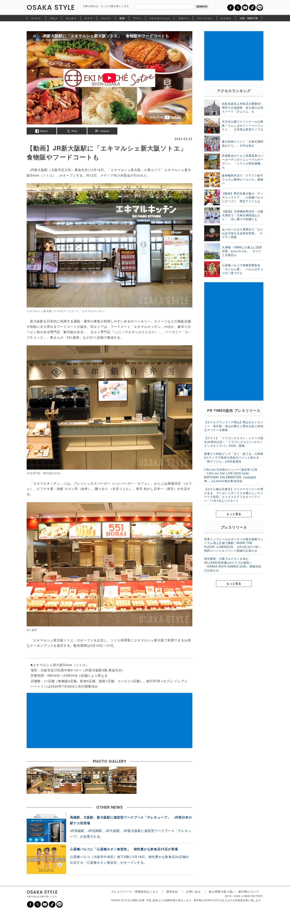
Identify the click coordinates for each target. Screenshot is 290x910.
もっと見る (233, 514)
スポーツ (183, 18)
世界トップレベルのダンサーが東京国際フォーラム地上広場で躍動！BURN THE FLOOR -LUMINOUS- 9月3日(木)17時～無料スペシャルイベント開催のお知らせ (233, 545)
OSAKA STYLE (51, 7)
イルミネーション (159, 18)
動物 (122, 18)
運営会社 (172, 891)
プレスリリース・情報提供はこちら (134, 891)
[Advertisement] (109, 720)
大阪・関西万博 (249, 18)
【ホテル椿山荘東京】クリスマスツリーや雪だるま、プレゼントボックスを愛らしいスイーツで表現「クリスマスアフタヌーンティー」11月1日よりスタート (233, 495)
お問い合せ (193, 891)
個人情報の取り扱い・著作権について (234, 891)
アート (137, 18)
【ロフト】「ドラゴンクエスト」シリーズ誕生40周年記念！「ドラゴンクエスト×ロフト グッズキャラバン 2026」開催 (233, 442)
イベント (36, 18)
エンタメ (71, 18)
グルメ (53, 18)
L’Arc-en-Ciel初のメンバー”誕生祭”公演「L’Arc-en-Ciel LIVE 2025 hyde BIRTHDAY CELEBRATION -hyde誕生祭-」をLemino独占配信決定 (230, 475)
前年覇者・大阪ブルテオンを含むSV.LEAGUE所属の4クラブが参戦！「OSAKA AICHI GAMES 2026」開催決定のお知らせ (232, 564)
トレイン (106, 18)
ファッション (204, 18)
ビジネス (226, 18)
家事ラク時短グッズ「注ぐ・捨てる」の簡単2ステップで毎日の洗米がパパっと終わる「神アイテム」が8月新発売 (233, 457)
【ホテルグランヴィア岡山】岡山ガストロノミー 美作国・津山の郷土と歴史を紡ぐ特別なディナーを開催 (233, 426)
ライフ (88, 18)
